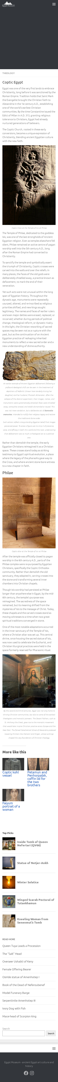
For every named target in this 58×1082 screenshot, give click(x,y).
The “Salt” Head (12, 953)
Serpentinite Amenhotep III (18, 1000)
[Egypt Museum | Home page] (10, 4)
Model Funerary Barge (15, 992)
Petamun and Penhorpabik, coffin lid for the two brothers (37, 778)
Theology (8, 73)
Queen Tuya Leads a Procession (21, 945)
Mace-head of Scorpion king (19, 1016)
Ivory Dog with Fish (14, 1008)
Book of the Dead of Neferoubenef (23, 985)
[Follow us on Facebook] (26, 1073)
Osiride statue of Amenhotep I (20, 977)
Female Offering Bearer (16, 969)
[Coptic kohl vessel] (13, 764)
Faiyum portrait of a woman (11, 806)
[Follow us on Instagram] (32, 1073)
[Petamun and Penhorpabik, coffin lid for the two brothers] (38, 764)
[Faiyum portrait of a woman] (13, 795)
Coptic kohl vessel (10, 773)
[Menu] (54, 4)
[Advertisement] (29, 39)
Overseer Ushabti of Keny (17, 961)
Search (6, 1028)
